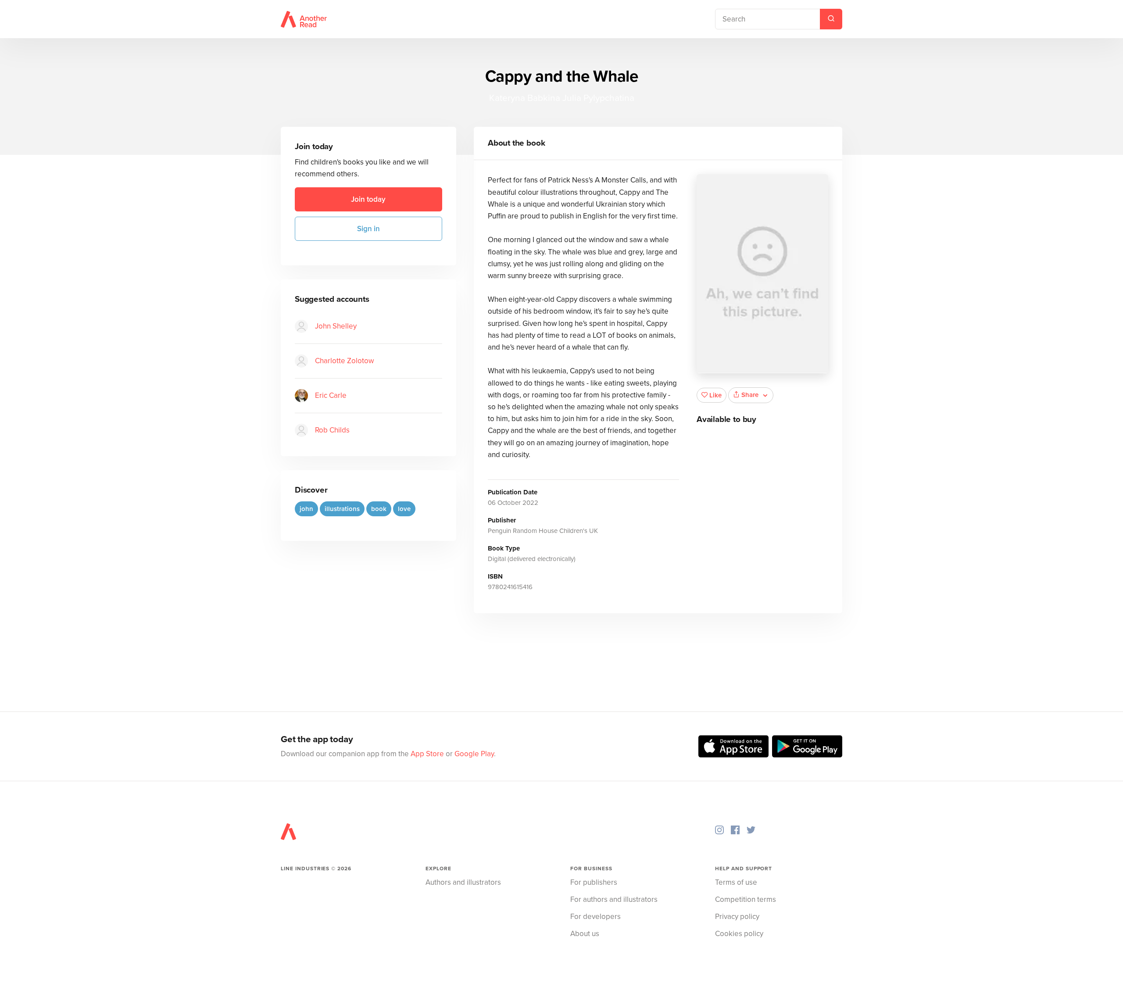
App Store (427, 753)
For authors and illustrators (614, 899)
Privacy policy (737, 916)
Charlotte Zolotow (344, 360)
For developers (595, 916)
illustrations (342, 509)
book (378, 509)
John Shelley (336, 326)
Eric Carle (331, 395)
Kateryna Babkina (524, 98)
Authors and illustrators (463, 882)
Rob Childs (332, 430)
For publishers (593, 882)
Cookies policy (739, 933)
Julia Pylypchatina (598, 98)
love (404, 509)
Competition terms (745, 899)
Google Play (474, 753)
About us (584, 933)
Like (715, 395)
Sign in (368, 228)
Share (750, 395)
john (306, 509)
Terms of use (736, 882)
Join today (368, 199)
